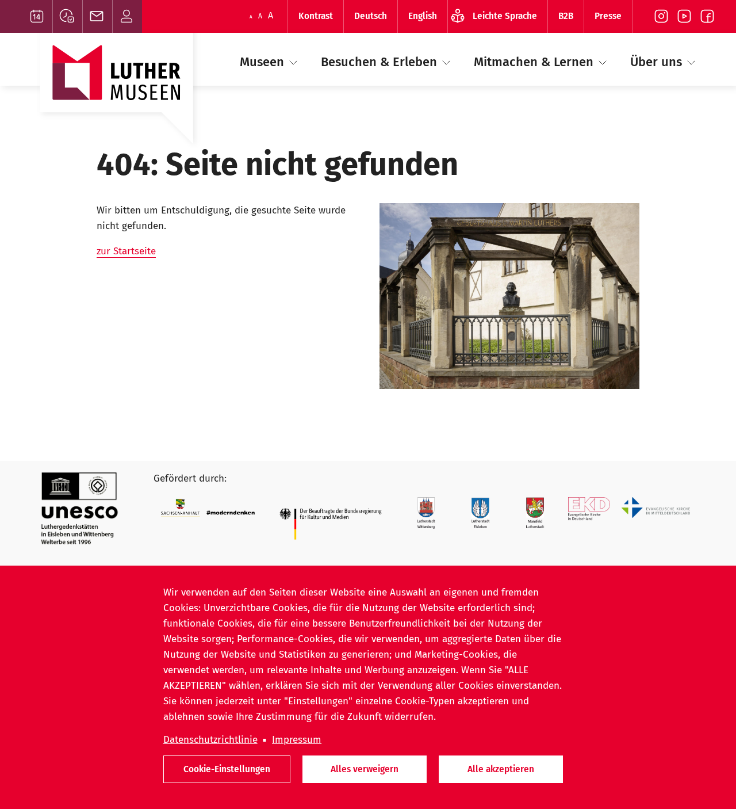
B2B (565, 16)
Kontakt (127, 16)
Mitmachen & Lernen (535, 62)
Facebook (707, 16)
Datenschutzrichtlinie (210, 740)
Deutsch (370, 16)
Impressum (296, 740)
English (422, 16)
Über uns (657, 62)
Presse (608, 16)
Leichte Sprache (505, 16)
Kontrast (315, 16)
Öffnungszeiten (67, 16)
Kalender (38, 16)
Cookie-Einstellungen (226, 769)
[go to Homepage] (116, 93)
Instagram (661, 16)
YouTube (684, 16)
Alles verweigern (364, 769)
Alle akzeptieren (500, 769)
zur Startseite (126, 251)
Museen (264, 62)
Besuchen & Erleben (380, 62)
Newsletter (97, 16)
